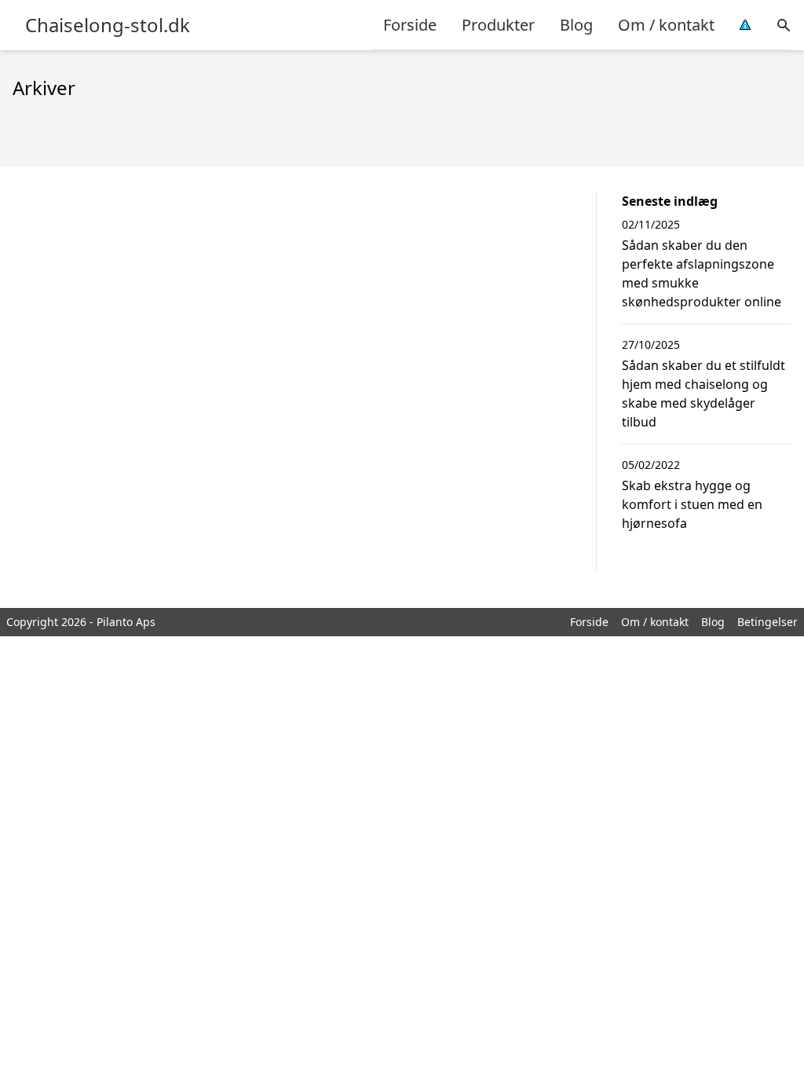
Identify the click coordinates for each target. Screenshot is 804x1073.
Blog (576, 24)
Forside (410, 24)
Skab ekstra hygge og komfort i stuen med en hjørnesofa (692, 504)
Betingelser (767, 621)
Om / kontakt (666, 24)
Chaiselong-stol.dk (107, 25)
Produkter (498, 24)
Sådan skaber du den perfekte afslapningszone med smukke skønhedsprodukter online (701, 273)
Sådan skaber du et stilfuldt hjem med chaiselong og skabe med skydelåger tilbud (703, 393)
